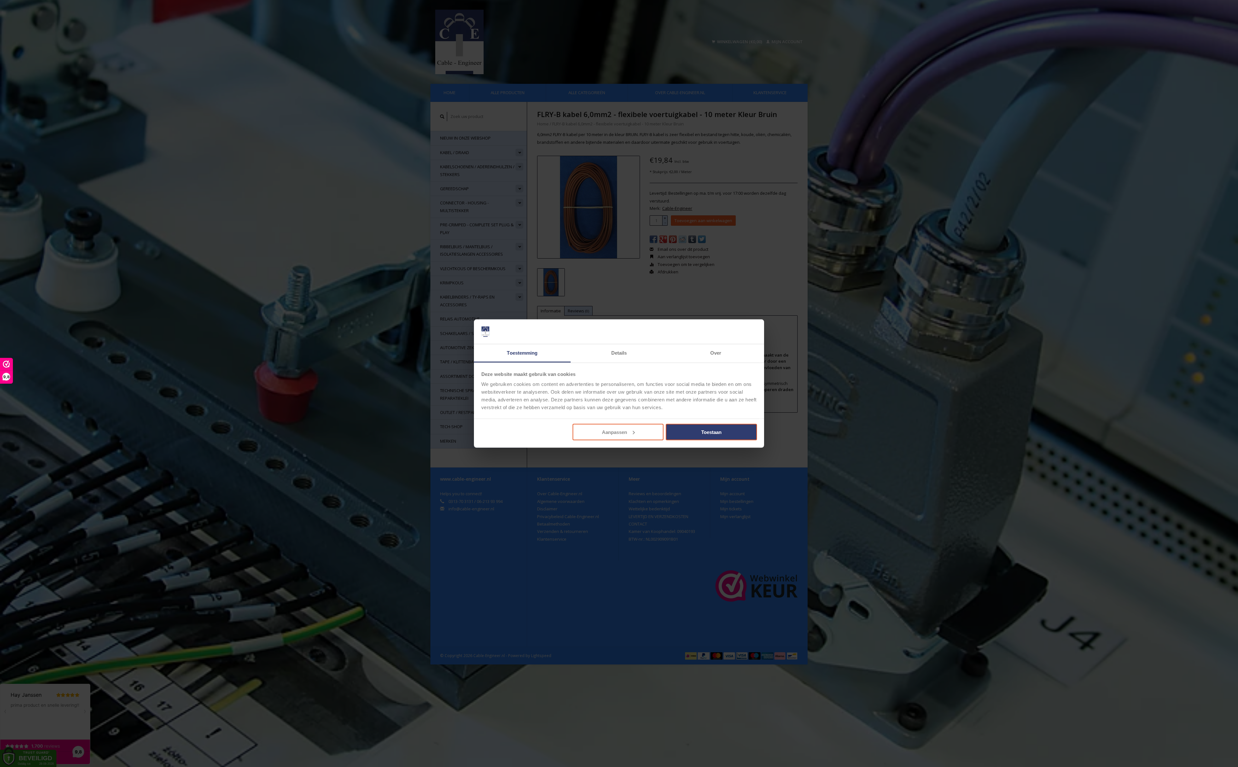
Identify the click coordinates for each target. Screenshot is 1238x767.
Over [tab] (715, 353)
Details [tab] (619, 353)
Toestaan (711, 432)
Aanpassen (614, 432)
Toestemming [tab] (522, 353)
